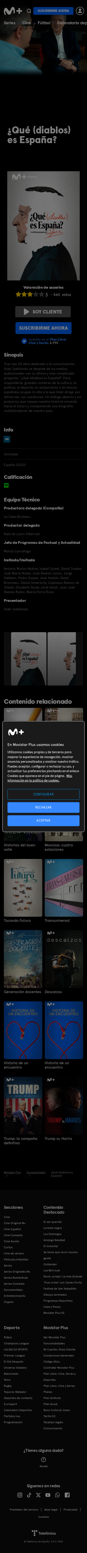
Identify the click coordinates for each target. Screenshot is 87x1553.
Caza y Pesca (52, 1306)
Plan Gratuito (52, 1398)
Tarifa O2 (50, 1416)
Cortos (8, 1247)
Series (9, 22)
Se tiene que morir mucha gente (61, 1255)
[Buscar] (29, 11)
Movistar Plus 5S (54, 1313)
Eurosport (10, 1404)
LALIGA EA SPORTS (16, 1349)
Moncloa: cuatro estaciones (59, 847)
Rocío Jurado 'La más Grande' (63, 1276)
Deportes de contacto (18, 1398)
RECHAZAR (43, 807)
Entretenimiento (14, 1296)
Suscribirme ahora (53, 11)
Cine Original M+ (15, 1223)
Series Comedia (14, 1283)
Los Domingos (52, 1234)
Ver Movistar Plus (54, 1337)
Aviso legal (51, 1509)
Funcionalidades (54, 1343)
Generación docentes (22, 992)
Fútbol (44, 22)
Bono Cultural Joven (57, 1410)
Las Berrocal (52, 1270)
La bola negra (53, 1228)
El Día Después (13, 1361)
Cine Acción (11, 1241)
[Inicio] (13, 11)
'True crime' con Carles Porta (63, 1282)
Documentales (13, 1289)
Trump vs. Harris (58, 1138)
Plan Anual (51, 1404)
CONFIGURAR (43, 794)
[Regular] (30, 294)
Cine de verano (14, 1253)
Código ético (52, 1361)
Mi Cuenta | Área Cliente (59, 1349)
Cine (26, 22)
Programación (13, 1422)
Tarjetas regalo (53, 1422)
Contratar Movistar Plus (59, 1367)
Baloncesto (11, 1373)
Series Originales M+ (17, 1271)
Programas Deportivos (58, 1300)
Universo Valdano (15, 1367)
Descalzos (53, 992)
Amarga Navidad (54, 1240)
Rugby (8, 1386)
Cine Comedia (13, 1235)
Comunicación (53, 1428)
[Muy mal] (18, 294)
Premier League (14, 1355)
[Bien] (35, 294)
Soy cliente (47, 312)
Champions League (16, 1343)
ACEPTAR (43, 820)
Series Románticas (16, 1277)
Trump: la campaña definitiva (20, 1140)
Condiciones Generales (59, 1355)
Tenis (7, 1379)
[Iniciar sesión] (80, 11)
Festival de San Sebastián (60, 1288)
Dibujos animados (55, 1294)
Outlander (50, 1264)
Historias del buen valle (19, 847)
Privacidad (70, 1509)
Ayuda (44, 1466)
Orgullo (9, 1302)
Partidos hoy (12, 1416)
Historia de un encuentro (16, 1065)
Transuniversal (57, 920)
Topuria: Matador (15, 1392)
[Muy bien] (41, 294)
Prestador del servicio (24, 1509)
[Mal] (24, 294)
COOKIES (43, 1517)
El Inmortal (51, 1246)
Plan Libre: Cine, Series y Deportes (60, 1376)
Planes (48, 1392)
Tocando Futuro (17, 920)
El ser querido (53, 1222)
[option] (29, 659)
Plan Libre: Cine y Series (59, 1386)
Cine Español (12, 1229)
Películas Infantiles (16, 1259)
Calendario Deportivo (18, 1410)
